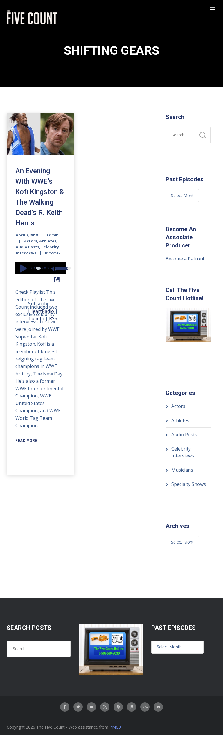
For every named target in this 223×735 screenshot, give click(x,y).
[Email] (158, 707)
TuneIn (36, 318)
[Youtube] (91, 707)
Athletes (47, 241)
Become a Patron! (185, 259)
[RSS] (104, 707)
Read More (26, 441)
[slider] (59, 272)
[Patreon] (131, 707)
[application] (40, 268)
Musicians (182, 470)
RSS (53, 318)
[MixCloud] (145, 707)
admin (52, 235)
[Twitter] (78, 707)
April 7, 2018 (27, 235)
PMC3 (115, 727)
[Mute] (54, 269)
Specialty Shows (188, 484)
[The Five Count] (33, 17)
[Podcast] (118, 707)
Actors (30, 241)
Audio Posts (27, 246)
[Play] (24, 268)
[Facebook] (64, 707)
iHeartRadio (41, 311)
